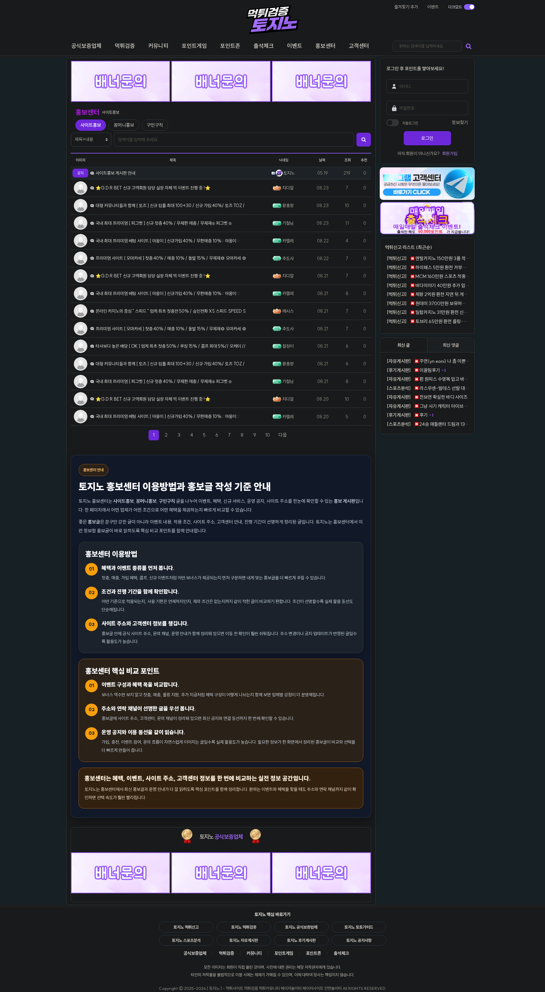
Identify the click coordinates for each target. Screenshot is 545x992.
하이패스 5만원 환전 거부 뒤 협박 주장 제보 (428, 267)
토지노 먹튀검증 (243, 927)
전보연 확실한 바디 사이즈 (427, 397)
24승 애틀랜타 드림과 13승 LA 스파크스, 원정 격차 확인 (428, 424)
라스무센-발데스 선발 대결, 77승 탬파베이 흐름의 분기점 (428, 388)
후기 (407, 415)
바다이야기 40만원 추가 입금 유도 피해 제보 (428, 285)
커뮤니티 (254, 953)
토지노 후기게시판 (301, 940)
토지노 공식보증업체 (301, 927)
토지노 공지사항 (359, 940)
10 (267, 435)
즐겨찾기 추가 (406, 7)
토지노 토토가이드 (358, 927)
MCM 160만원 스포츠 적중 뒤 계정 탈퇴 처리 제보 (428, 276)
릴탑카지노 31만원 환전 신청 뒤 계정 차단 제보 (428, 312)
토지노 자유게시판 (243, 940)
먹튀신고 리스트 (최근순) (408, 247)
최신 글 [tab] (403, 345)
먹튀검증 (226, 953)
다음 (284, 435)
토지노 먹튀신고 (186, 927)
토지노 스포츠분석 (186, 940)
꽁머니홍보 (124, 125)
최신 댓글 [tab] (451, 345)
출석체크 (341, 953)
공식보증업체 (195, 953)
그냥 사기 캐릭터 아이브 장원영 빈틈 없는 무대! (428, 406)
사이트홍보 (90, 125)
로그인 (427, 138)
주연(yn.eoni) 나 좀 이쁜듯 (428, 361)
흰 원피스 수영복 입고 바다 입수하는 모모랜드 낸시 (428, 379)
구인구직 (155, 125)
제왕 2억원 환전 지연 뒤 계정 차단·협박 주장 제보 (428, 294)
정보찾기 (460, 122)
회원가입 (449, 153)
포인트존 (313, 953)
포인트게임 (283, 953)
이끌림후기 (413, 370)
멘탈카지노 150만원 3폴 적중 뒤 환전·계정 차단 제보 (428, 258)
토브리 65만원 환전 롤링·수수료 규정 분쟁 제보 (428, 321)
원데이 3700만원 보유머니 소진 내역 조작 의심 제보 (428, 303)
